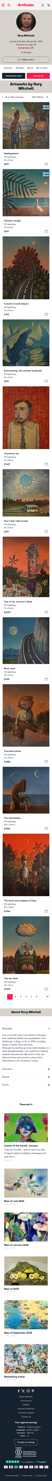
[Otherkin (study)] (26, 201)
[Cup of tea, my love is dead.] (26, 576)
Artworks (8, 68)
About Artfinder (26, 1397)
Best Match (37, 97)
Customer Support (26, 1413)
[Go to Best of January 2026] (26, 1231)
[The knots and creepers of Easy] (26, 874)
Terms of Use (27, 1476)
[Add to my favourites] (46, 164)
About (30, 68)
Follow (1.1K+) (28, 60)
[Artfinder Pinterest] (33, 1391)
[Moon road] (26, 649)
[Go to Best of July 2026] (26, 1187)
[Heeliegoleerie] (26, 134)
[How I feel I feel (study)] (26, 501)
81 (35, 44)
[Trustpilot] (26, 1461)
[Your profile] (42, 5)
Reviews (20, 68)
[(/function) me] (26, 426)
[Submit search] (8, 5)
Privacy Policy (41, 1476)
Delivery (26, 1405)
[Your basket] (48, 5)
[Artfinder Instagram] (28, 1391)
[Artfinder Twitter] (23, 1391)
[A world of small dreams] (26, 276)
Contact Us (26, 1417)
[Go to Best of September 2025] (26, 1318)
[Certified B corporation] (26, 1452)
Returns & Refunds (26, 1409)
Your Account (26, 1401)
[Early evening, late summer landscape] (26, 351)
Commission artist (14, 76)
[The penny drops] (26, 724)
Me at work (42, 68)
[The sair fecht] (26, 953)
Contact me (38, 76)
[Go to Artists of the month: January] (26, 1137)
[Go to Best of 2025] (26, 1275)
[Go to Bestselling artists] (26, 1362)
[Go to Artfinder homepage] (26, 5)
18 (47, 996)
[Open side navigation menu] (3, 5)
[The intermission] (26, 799)
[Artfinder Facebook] (18, 1391)
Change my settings (26, 1442)
